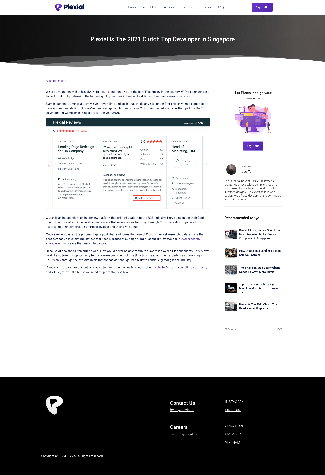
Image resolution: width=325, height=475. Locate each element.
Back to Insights (56, 81)
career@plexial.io (183, 434)
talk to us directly (195, 268)
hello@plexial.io (182, 410)
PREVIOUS (230, 329)
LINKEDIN (233, 410)
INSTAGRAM (235, 402)
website (159, 268)
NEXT (279, 329)
